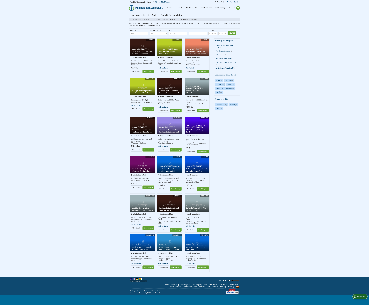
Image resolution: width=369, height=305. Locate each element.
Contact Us (234, 285)
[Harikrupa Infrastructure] (146, 8)
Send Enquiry (148, 71)
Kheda (218, 108)
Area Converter (199, 287)
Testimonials (187, 287)
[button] (162, 2)
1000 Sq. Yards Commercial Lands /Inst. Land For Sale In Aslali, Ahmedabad (169, 169)
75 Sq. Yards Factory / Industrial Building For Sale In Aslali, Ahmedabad (197, 169)
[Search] (238, 8)
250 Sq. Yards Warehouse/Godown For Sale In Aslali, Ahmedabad (169, 247)
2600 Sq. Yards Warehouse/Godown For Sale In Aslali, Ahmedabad (142, 130)
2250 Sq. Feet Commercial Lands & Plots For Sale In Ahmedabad (196, 247)
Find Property (191, 8)
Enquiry (223, 287)
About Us (179, 8)
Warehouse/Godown (223, 51)
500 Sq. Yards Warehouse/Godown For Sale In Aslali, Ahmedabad (169, 91)
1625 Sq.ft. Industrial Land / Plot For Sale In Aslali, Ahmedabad (169, 51)
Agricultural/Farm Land (224, 68)
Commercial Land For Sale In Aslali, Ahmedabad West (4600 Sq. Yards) (196, 208)
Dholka (228, 80)
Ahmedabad (139, 19)
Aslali (218, 80)
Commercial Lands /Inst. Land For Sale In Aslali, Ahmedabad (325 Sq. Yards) (142, 208)
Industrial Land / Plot (223, 58)
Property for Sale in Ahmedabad (155, 19)
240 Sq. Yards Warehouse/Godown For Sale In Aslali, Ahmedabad (196, 51)
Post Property (220, 8)
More (231, 8)
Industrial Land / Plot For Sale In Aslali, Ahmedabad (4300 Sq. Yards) (169, 208)
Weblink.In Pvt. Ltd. (153, 293)
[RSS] (237, 287)
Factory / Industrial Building (226, 62)
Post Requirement (210, 285)
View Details (136, 71)
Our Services (206, 8)
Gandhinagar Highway (224, 88)
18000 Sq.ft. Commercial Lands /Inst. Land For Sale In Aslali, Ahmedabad (142, 51)
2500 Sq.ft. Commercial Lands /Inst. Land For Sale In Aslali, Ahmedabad (142, 247)
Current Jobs (223, 285)
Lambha (218, 84)
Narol (218, 92)
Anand (232, 105)
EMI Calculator (212, 287)
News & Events (175, 287)
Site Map (231, 287)
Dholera (230, 84)
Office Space (220, 55)
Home (169, 8)
